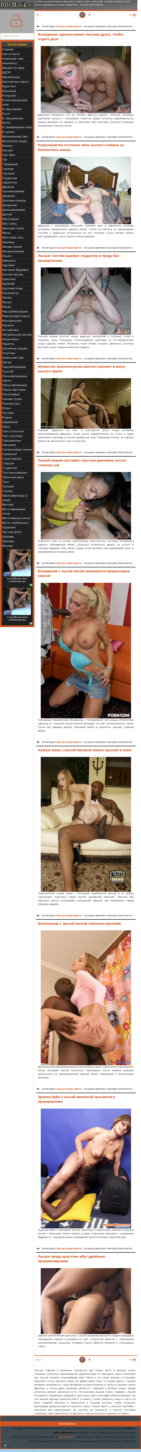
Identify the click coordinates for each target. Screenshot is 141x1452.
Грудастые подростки (9, 180)
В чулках (8, 132)
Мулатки (8, 325)
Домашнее (9, 205)
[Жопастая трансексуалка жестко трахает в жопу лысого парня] (86, 403)
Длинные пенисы (14, 200)
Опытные (8, 353)
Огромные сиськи (15, 348)
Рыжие (7, 417)
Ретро (6, 408)
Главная (7, 49)
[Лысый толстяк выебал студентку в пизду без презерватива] (86, 301)
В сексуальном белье (12, 120)
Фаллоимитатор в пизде (14, 498)
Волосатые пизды (14, 141)
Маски (6, 307)
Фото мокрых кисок (16, 518)
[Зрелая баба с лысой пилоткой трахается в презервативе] (86, 1168)
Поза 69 (7, 371)
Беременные (11, 77)
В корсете (9, 96)
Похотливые (10, 394)
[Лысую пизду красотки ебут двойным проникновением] (86, 1301)
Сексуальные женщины (11, 442)
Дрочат (7, 214)
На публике (10, 330)
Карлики (8, 265)
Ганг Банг (9, 155)
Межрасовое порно (16, 316)
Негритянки (10, 339)
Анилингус (10, 63)
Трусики (8, 486)
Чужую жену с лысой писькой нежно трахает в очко (84, 750)
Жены (6, 233)
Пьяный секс (11, 404)
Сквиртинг (9, 454)
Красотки (9, 279)
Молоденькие (11, 321)
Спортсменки (11, 459)
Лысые (7, 302)
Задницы (8, 242)
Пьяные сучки (12, 399)
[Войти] (16, 20)
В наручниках (12, 109)
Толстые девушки (14, 473)
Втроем (7, 150)
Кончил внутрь (12, 274)
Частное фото (12, 532)
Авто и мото (10, 54)
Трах (5, 482)
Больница (9, 91)
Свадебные (10, 422)
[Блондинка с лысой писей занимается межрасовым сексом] (86, 650)
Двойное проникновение (13, 189)
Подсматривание (14, 367)
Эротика (8, 541)
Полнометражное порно (14, 378)
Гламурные (10, 164)
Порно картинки (13, 390)
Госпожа (8, 173)
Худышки (8, 527)
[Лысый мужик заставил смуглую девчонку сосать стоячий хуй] (86, 505)
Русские (8, 413)
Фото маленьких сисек (13, 511)
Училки (7, 491)
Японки (7, 546)
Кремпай (8, 284)
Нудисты (8, 344)
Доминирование (13, 210)
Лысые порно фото (69, 27)
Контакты (67, 1423)
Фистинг (8, 505)
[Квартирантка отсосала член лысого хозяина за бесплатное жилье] (86, 190)
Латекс (7, 298)
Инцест (7, 256)
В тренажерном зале (17, 127)
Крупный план (12, 288)
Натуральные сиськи (17, 335)
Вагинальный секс (15, 136)
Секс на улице (12, 436)
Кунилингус (10, 293)
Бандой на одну (13, 68)
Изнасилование (13, 251)
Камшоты (8, 261)
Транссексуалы (13, 477)
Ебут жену (9, 224)
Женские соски (13, 228)
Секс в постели (13, 431)
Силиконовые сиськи (17, 449)
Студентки (9, 468)
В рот (6, 114)
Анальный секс (13, 59)
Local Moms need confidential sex (17, 580)
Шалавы (8, 537)
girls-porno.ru (66, 1437)
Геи (4, 160)
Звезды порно (12, 247)
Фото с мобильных (15, 523)
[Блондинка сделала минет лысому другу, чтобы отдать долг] (86, 80)
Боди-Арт (9, 86)
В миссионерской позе (14, 102)
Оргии (6, 362)
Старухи (8, 463)
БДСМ (6, 72)
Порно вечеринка (14, 385)
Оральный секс (13, 358)
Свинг (6, 427)
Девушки (8, 196)
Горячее (8, 169)
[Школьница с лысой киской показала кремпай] (86, 997)
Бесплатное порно (15, 82)
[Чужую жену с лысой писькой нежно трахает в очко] (86, 824)
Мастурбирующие (15, 311)
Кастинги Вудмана (15, 270)
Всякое (7, 146)
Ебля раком (10, 219)
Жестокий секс (13, 237)
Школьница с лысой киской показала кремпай (79, 923)
